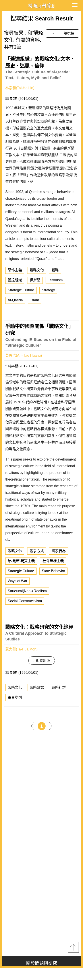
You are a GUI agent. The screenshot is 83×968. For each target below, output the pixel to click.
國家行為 (59, 551)
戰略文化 (37, 270)
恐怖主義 (15, 270)
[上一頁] (33, 726)
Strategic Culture (21, 290)
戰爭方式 (37, 551)
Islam (35, 300)
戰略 (55, 270)
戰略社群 (59, 687)
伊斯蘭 (35, 280)
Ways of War (17, 581)
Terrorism (55, 280)
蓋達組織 (15, 280)
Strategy (48, 290)
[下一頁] (51, 726)
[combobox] (62, 33)
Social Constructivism (25, 601)
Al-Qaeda (15, 300)
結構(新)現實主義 (21, 561)
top (73, 947)
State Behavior (53, 571)
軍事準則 (15, 697)
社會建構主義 (53, 561)
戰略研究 (37, 687)
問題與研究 (41, 6)
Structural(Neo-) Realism (27, 591)
